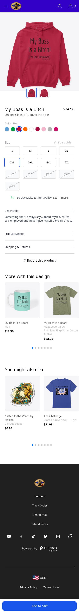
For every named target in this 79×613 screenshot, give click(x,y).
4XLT (12, 186)
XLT (30, 174)
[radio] (12, 150)
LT (12, 174)
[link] (22, 300)
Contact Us (40, 514)
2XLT (49, 174)
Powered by (29, 548)
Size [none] (7, 142)
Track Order (39, 505)
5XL (67, 162)
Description (12, 211)
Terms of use (51, 587)
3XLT (67, 174)
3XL (30, 162)
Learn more (60, 197)
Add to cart (39, 606)
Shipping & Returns (17, 247)
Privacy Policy (28, 587)
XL (66, 150)
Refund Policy (39, 524)
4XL (48, 162)
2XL (12, 162)
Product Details (14, 234)
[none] (62, 142)
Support (40, 496)
